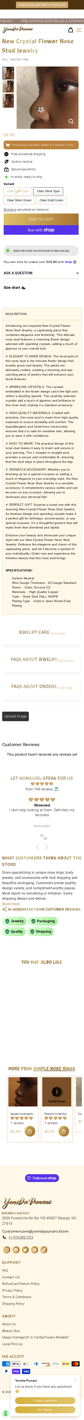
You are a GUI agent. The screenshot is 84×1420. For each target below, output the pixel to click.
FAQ (5, 1270)
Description (16, 314)
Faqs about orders (34, 686)
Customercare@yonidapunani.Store (35, 1231)
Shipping (10, 209)
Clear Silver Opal (48, 191)
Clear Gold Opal (18, 191)
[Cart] (70, 30)
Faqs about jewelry (34, 659)
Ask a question (18, 273)
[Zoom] (71, 121)
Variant (9, 184)
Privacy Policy (12, 1290)
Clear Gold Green (51, 200)
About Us (9, 1324)
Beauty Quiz (11, 1331)
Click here (57, 634)
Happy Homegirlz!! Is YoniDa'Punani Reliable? (35, 1337)
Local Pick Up (12, 1344)
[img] (42, 784)
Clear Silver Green (19, 200)
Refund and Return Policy (21, 1284)
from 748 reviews (39, 789)
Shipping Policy (13, 1304)
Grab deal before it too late (42, 5)
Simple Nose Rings (55, 1068)
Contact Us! (11, 1277)
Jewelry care (34, 632)
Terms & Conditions (16, 1297)
